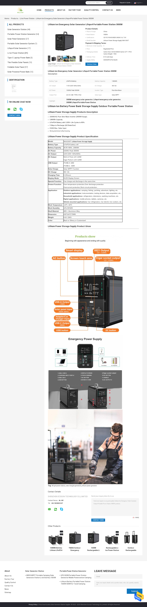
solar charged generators (73, 486)
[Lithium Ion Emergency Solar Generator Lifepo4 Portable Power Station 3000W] (64, 41)
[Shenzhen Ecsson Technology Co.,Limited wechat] (16, 109)
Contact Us (107, 10)
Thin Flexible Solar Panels (17, 62)
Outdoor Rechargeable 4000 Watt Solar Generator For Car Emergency (131, 549)
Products (49, 10)
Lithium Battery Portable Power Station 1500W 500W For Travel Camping (75, 583)
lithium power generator (89, 486)
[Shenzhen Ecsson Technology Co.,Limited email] (10, 109)
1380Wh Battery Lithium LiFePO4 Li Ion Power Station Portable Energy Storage (56, 549)
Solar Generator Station (17, 29)
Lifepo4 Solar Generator (17, 48)
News (118, 10)
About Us (61, 10)
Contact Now (92, 64)
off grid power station (58, 486)
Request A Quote (125, 2)
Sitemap (8, 592)
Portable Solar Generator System (20, 43)
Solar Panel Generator (16, 39)
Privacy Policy (33, 604)
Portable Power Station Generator (21, 34)
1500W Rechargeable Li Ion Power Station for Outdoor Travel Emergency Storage (93, 549)
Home (39, 10)
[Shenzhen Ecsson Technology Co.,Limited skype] (22, 109)
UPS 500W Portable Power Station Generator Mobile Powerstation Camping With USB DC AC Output (76, 576)
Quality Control (91, 10)
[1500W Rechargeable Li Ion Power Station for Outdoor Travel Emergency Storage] (93, 538)
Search (109, 3)
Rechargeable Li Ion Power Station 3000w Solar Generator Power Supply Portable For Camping (112, 549)
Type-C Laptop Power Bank (18, 58)
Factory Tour (75, 10)
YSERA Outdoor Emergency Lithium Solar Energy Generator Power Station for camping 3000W (75, 549)
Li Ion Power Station (27, 18)
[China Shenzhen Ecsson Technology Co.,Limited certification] (14, 88)
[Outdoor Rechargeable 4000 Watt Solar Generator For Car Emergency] (131, 538)
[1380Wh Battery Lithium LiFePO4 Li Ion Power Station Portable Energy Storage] (56, 538)
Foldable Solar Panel (15, 67)
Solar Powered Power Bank (18, 72)
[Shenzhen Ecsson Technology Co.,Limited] (17, 10)
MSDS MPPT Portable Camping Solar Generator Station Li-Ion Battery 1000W (41, 576)
